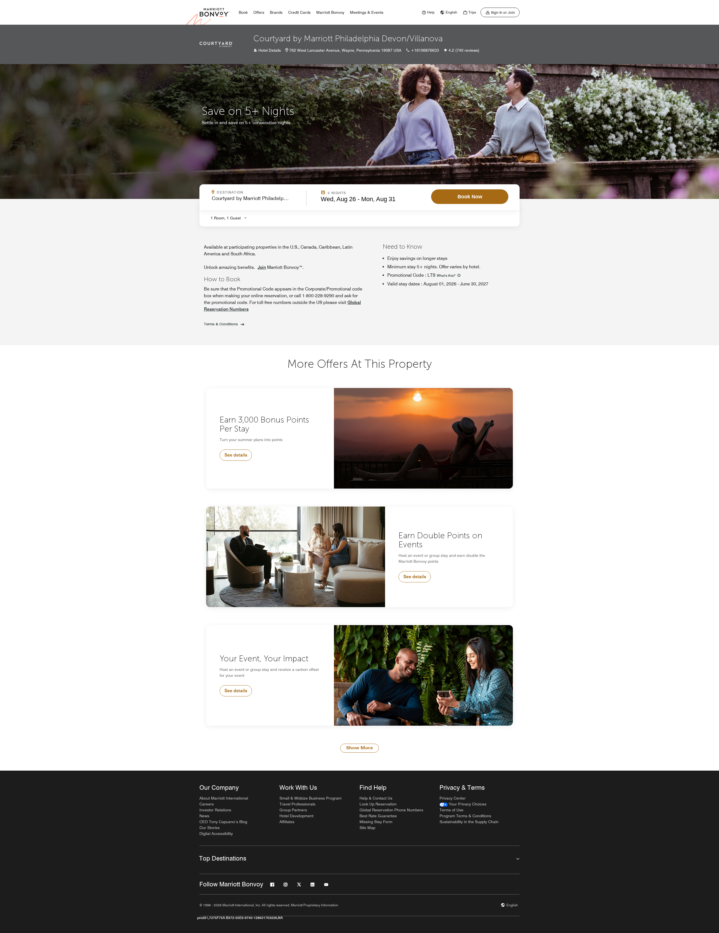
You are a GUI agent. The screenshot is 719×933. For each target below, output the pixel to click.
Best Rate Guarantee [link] (378, 816)
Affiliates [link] (286, 822)
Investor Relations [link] (215, 810)
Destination (254, 192)
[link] (427, 12)
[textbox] (257, 200)
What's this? (446, 275)
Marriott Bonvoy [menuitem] (330, 12)
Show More (359, 748)
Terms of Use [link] (451, 810)
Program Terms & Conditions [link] (465, 816)
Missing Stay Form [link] (376, 822)
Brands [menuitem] (276, 12)
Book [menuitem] (243, 12)
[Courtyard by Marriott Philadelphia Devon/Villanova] (216, 44)
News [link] (204, 816)
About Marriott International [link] (223, 798)
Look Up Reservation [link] (378, 804)
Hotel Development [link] (296, 816)
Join (262, 267)
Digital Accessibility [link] (216, 833)
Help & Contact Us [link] (376, 798)
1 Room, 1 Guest (226, 218)
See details (235, 455)
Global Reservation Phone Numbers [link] (391, 810)
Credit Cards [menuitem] (299, 12)
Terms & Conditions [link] (221, 324)
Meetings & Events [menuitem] (366, 12)
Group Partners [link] (293, 810)
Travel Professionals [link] (297, 804)
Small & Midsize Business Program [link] (310, 798)
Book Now (470, 196)
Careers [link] (206, 804)
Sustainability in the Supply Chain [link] (469, 822)
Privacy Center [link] (453, 798)
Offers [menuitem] (258, 12)
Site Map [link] (367, 827)
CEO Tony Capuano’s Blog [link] (223, 822)
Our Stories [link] (209, 827)
